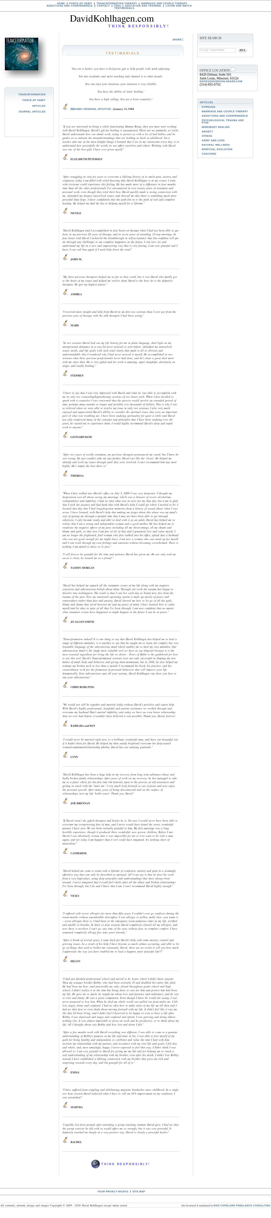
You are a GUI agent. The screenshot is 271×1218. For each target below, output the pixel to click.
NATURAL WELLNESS (216, 145)
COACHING (209, 153)
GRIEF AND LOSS (213, 140)
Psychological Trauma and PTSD (223, 121)
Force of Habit (34, 100)
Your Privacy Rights (112, 1191)
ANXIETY (207, 131)
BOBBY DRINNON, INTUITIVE (90, 109)
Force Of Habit (80, 3)
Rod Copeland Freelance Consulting (242, 1205)
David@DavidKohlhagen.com (221, 81)
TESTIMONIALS (124, 8)
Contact (103, 5)
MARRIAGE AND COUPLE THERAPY (225, 111)
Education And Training (143, 5)
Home (61, 3)
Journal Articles (32, 111)
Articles (39, 106)
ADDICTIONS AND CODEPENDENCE (70, 5)
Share (177, 39)
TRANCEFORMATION (32, 94)
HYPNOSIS (208, 107)
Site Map (139, 1191)
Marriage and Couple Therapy (164, 3)
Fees (117, 5)
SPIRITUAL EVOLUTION (217, 149)
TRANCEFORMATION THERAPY (117, 3)
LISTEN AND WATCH (179, 5)
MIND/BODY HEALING (216, 127)
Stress (207, 136)
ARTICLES (206, 102)
